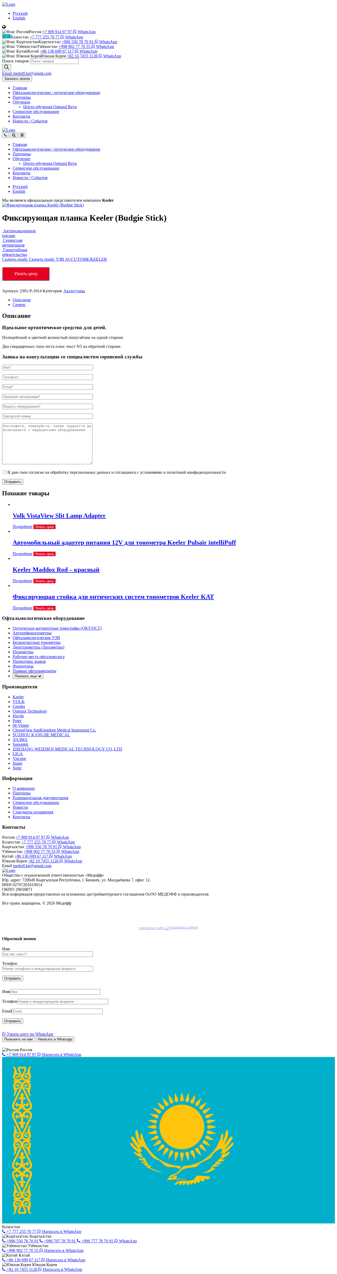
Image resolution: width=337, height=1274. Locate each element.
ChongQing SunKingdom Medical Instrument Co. (54, 730)
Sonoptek (20, 744)
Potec (17, 720)
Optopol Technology (30, 711)
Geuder (19, 706)
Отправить (12, 482)
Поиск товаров (15, 61)
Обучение (21, 102)
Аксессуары (74, 291)
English (19, 18)
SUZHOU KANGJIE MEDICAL (41, 735)
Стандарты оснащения (33, 812)
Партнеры (22, 97)
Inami (17, 763)
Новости (30, 121)
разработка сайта (152, 928)
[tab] (174, 300)
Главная (20, 88)
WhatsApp (86, 31)
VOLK (19, 701)
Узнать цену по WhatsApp (29, 1034)
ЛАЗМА (20, 739)
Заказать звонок (17, 79)
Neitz (17, 768)
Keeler (18, 697)
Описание (22, 300)
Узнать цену (25, 273)
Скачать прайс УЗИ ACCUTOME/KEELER (68, 259)
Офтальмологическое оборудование (56, 92)
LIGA (18, 754)
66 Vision (21, 725)
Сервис (19, 304)
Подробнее (22, 526)
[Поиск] (6, 67)
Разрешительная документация (40, 798)
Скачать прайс (15, 259)
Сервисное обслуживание (36, 111)
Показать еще (26, 676)
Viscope (19, 758)
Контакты (21, 116)
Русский (20, 13)
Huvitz (18, 716)
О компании (24, 788)
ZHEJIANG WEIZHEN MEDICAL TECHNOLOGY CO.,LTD (67, 749)
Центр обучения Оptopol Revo (50, 107)
